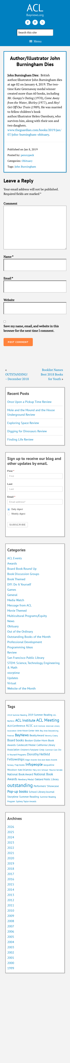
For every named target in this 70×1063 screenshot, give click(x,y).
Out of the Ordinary (20, 631)
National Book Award (20, 774)
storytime (13, 673)
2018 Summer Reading (17, 715)
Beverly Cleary (51, 735)
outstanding (20, 785)
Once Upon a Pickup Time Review (29, 402)
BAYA (37, 731)
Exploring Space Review (23, 423)
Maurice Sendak (56, 770)
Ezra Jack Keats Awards (47, 759)
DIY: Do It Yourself (19, 584)
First (10, 471)
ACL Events (14, 558)
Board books (15, 740)
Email (8, 278)
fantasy (10, 765)
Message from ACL (19, 605)
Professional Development (24, 642)
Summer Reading (29, 796)
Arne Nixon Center (25, 730)
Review (12, 652)
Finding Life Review (20, 439)
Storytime (12, 796)
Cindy (41, 749)
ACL (35, 7)
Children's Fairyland (29, 749)
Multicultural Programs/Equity (28, 616)
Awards (12, 563)
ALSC (29, 725)
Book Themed (16, 579)
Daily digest (17, 509)
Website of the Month (21, 688)
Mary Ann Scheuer (40, 770)
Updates (12, 678)
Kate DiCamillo (25, 769)
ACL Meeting (47, 720)
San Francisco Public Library (25, 658)
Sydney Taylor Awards (26, 801)
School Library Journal (41, 792)
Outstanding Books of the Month (29, 637)
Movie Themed (17, 610)
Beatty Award (37, 735)
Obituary (27, 161)
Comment (10, 203)
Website (9, 300)
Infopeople (34, 764)
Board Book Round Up (22, 569)
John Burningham (25, 166)
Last (9, 484)
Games (11, 590)
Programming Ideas (20, 647)
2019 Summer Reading (40, 714)
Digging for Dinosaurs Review (27, 431)
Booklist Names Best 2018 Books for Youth (52, 374)
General (12, 595)
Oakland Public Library (47, 779)
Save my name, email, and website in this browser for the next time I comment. (31, 328)
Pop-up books (17, 791)
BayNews (22, 735)
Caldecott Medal (26, 745)
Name (8, 257)
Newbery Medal (26, 779)
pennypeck (27, 155)
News (10, 621)
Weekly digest (18, 513)
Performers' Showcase (46, 786)
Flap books (20, 765)
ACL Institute (25, 720)
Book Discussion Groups (23, 574)
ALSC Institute (39, 726)
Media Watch (15, 600)
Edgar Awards (31, 759)
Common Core (51, 749)
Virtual (11, 683)
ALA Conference (16, 726)
